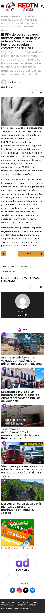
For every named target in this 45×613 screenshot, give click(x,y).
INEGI (5, 266)
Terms (35, 602)
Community (25, 602)
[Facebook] (12, 590)
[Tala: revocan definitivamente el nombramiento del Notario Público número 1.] (22, 416)
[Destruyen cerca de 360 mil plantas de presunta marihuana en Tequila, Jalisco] (22, 490)
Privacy (4, 605)
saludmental (9, 271)
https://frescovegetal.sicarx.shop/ (19, 548)
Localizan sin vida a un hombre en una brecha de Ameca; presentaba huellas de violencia (21, 396)
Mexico (14, 266)
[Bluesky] (32, 590)
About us (5, 602)
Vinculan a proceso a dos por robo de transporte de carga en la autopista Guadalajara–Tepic (22, 471)
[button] (2, 6)
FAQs (11, 605)
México (5, 31)
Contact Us (20, 605)
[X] (26, 590)
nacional (25, 266)
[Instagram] (19, 590)
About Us (15, 602)
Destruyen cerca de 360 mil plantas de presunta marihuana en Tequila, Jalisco (21, 508)
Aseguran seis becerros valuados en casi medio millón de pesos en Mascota (21, 360)
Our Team (32, 605)
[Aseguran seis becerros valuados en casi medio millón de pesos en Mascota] (22, 344)
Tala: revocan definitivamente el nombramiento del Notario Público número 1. (20, 433)
